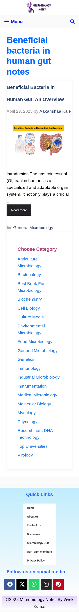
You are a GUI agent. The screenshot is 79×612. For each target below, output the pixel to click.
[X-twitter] (21, 584)
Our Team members (39, 551)
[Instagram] (46, 584)
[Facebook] (9, 584)
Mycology (27, 412)
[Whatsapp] (34, 584)
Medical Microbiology (37, 395)
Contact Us (34, 525)
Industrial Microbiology (39, 377)
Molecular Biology (34, 404)
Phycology (28, 421)
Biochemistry (30, 299)
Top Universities (33, 446)
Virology (25, 455)
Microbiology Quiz (38, 543)
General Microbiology (33, 227)
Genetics (26, 359)
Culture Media (31, 317)
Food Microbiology (35, 341)
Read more (19, 210)
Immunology (29, 368)
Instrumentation (32, 386)
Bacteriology (29, 274)
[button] (72, 21)
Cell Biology (29, 308)
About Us (33, 516)
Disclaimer (33, 534)
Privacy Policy (36, 560)
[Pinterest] (58, 584)
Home (30, 507)
